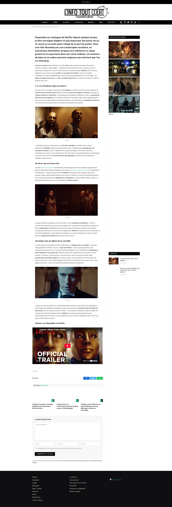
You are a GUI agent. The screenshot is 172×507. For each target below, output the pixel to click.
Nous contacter (74, 480)
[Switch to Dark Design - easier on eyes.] (139, 22)
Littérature (78, 22)
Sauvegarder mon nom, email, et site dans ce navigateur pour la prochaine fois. (59, 448)
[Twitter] (26, 46)
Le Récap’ (45, 22)
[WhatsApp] (26, 51)
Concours (113, 253)
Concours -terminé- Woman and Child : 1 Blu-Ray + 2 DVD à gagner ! (129, 270)
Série (100, 22)
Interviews (35, 491)
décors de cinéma (47, 167)
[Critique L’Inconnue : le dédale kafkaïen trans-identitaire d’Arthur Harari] (43, 396)
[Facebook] (26, 41)
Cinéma (55, 22)
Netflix (35, 371)
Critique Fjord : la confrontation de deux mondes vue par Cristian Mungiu (67, 406)
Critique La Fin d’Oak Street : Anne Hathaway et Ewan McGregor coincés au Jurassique (91, 407)
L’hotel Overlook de (79, 170)
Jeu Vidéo (66, 22)
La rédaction (73, 477)
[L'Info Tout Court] (86, 12)
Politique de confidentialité (77, 488)
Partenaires (73, 485)
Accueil (34, 26)
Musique (91, 22)
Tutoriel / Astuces (37, 500)
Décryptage (35, 485)
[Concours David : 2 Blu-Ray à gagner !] (114, 261)
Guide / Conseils (36, 488)
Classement (35, 480)
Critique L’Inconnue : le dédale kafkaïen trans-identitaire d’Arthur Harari (42, 406)
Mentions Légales (75, 491)
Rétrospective (36, 497)
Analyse (34, 477)
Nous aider (86, 2)
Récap (34, 494)
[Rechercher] (121, 22)
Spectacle (111, 22)
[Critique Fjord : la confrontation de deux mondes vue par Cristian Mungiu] (67, 396)
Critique (34, 483)
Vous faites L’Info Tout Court (78, 483)
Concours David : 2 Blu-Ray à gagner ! (129, 259)
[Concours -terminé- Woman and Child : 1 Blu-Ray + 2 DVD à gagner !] (114, 270)
